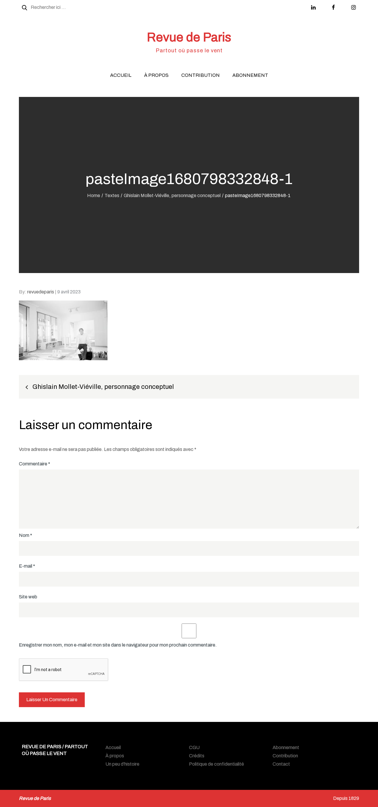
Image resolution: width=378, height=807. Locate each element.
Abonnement (250, 75)
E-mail (27, 566)
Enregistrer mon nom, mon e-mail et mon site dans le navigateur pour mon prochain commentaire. (118, 644)
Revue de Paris (189, 37)
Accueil (120, 75)
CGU (194, 747)
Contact (281, 764)
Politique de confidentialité (216, 764)
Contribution (200, 75)
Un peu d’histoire (122, 764)
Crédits (196, 755)
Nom (25, 535)
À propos (156, 75)
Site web (28, 596)
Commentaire (34, 463)
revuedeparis (40, 291)
